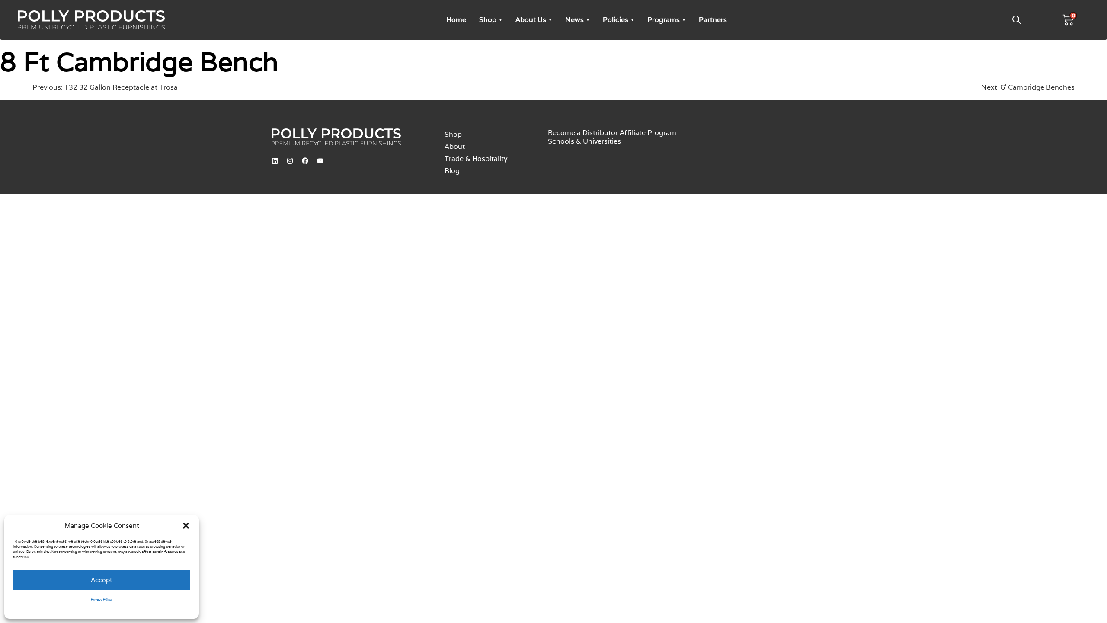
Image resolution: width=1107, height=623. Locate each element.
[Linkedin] (274, 160)
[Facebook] (304, 160)
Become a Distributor (583, 132)
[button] (186, 525)
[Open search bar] (1016, 20)
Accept (101, 580)
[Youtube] (320, 160)
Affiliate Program (648, 132)
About (455, 146)
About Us (530, 19)
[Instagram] (289, 160)
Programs (663, 19)
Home (456, 19)
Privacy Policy (101, 599)
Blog (452, 170)
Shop (487, 19)
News (574, 19)
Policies (615, 19)
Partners (713, 19)
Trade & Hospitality (476, 158)
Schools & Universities (584, 141)
